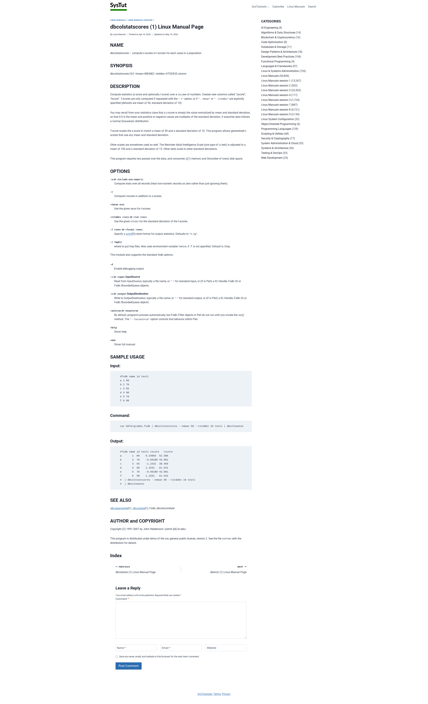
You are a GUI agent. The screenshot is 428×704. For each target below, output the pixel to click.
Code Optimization (272, 42)
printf (129, 233)
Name (121, 647)
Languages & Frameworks (276, 66)
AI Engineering (269, 27)
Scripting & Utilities (272, 133)
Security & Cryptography (275, 138)
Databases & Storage (273, 46)
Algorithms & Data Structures (278, 32)
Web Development (272, 157)
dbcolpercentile (119, 508)
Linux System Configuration (277, 119)
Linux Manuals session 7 (276, 104)
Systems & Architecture (274, 148)
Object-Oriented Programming (278, 124)
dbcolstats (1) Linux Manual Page (135, 570)
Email (166, 647)
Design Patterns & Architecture (279, 51)
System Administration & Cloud (279, 143)
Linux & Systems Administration (280, 71)
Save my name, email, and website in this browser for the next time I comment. (159, 656)
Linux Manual (119, 34)
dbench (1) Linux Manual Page (228, 570)
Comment (122, 598)
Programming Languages (276, 128)
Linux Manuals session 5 (276, 100)
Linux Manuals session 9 (276, 114)
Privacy (226, 694)
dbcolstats (139, 508)
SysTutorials (204, 694)
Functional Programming (276, 61)
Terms (217, 694)
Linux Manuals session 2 (276, 85)
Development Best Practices (277, 56)
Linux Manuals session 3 (276, 90)
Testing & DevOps (271, 153)
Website (211, 647)
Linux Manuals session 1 (141, 20)
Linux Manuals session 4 (276, 95)
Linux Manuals (296, 6)
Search (312, 6)
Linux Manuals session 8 (276, 109)
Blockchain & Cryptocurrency (278, 37)
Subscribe (278, 6)
